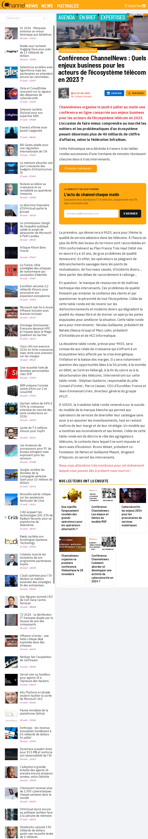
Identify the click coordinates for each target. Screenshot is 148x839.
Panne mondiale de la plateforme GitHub (34, 711)
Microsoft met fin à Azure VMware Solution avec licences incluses (36, 310)
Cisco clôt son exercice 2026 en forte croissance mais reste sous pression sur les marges (36, 351)
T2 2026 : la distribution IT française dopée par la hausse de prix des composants (36, 619)
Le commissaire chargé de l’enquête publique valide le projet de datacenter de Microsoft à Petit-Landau (35, 229)
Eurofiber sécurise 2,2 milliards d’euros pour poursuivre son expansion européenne (35, 291)
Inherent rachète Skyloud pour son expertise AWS (31, 113)
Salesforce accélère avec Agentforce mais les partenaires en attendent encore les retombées (36, 72)
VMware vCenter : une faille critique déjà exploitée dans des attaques (34, 640)
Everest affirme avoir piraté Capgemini (33, 129)
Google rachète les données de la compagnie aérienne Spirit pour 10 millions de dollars (36, 476)
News (47, 6)
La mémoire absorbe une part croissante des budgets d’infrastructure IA (36, 167)
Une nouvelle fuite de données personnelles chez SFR (34, 371)
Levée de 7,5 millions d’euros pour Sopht (33, 429)
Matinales (68, 6)
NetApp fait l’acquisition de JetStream (35, 658)
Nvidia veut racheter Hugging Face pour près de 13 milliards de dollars (35, 51)
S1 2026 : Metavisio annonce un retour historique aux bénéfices (36, 31)
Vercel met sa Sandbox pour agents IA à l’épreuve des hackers (35, 678)
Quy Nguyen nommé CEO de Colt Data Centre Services (36, 600)
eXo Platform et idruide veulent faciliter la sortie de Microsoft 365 (36, 696)
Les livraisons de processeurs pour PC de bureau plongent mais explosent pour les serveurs (35, 451)
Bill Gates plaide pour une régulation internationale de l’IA (34, 148)
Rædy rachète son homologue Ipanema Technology (33, 540)
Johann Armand (83, 96)
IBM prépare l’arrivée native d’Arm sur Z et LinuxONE (34, 389)
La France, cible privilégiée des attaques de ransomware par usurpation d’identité (35, 270)
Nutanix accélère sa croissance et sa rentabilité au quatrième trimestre (35, 189)
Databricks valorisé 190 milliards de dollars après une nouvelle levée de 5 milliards (36, 832)
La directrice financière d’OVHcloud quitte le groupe (34, 208)
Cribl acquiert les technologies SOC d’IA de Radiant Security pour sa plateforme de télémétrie (36, 518)
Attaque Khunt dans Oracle (33, 249)
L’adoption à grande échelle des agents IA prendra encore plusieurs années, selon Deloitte (36, 771)
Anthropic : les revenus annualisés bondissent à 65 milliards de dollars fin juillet (35, 732)
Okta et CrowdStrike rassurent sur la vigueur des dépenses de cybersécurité (35, 93)
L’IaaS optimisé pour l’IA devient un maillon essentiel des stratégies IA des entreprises (36, 580)
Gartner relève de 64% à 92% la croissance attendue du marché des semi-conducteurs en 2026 (36, 410)
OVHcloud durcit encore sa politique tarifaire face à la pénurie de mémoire (36, 812)
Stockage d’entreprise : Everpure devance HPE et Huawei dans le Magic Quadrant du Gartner (36, 330)
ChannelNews (20, 5)
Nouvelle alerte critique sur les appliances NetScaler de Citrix (35, 497)
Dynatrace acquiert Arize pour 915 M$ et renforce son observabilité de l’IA (36, 752)
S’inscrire (133, 5)
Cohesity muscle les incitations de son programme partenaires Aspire (35, 559)
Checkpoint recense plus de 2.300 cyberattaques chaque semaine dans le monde (36, 793)
